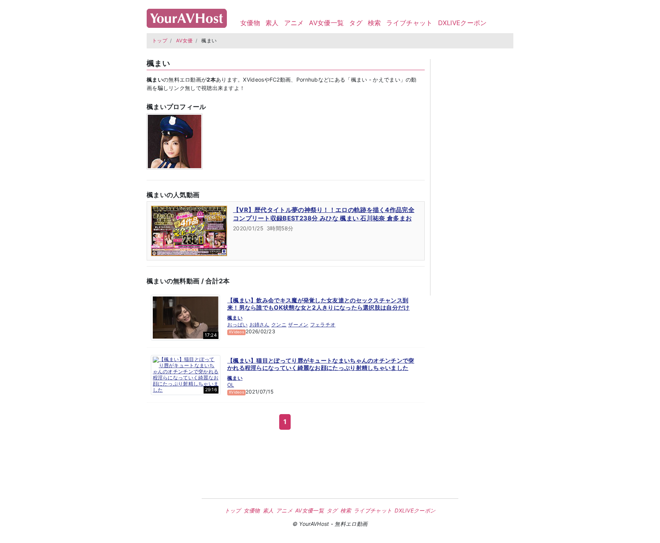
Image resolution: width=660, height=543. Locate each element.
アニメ (294, 23)
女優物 (250, 23)
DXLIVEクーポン (462, 23)
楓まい (235, 318)
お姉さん (259, 324)
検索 (374, 23)
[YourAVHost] (187, 16)
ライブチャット (409, 23)
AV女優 (184, 40)
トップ (159, 40)
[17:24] (185, 317)
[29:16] (185, 374)
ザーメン (298, 324)
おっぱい (237, 324)
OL (230, 385)
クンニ (278, 324)
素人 (272, 23)
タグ (355, 23)
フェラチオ (323, 324)
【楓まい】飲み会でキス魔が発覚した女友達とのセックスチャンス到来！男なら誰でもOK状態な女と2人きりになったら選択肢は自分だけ (318, 304)
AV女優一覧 (326, 23)
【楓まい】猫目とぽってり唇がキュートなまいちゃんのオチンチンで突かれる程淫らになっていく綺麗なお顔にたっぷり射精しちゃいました (320, 364)
